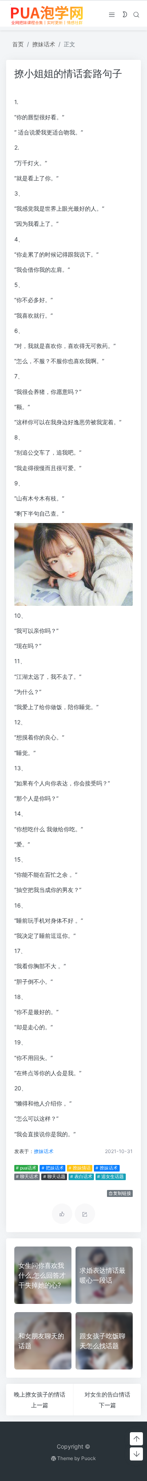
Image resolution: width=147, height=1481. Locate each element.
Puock (88, 1458)
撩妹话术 (43, 44)
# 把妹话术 (53, 1168)
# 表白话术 (81, 1176)
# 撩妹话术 (107, 1168)
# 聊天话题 (54, 1176)
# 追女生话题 (110, 1176)
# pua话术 (26, 1168)
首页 (18, 44)
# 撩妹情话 (80, 1168)
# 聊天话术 (27, 1176)
